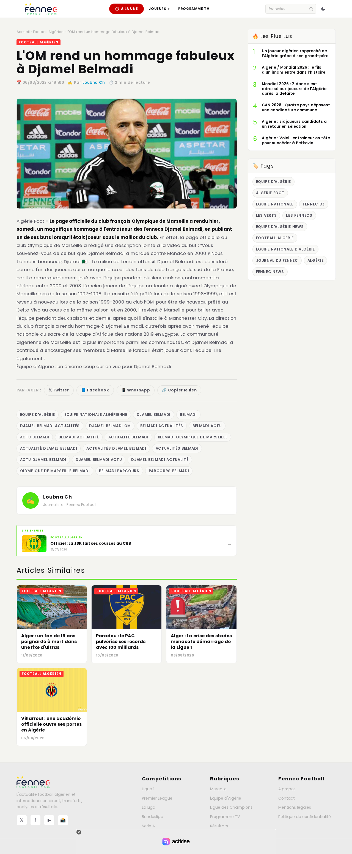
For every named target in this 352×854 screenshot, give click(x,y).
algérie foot (270, 193)
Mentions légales (294, 807)
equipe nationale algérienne (95, 414)
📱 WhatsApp (135, 390)
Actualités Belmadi (177, 448)
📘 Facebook (95, 390)
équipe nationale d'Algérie (285, 249)
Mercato (218, 789)
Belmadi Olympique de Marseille (193, 437)
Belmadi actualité (79, 437)
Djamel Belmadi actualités (50, 426)
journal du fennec (277, 260)
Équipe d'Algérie (225, 798)
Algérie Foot (30, 221)
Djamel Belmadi (153, 414)
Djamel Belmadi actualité (159, 459)
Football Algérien (48, 31)
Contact (286, 798)
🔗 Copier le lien (179, 390)
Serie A (148, 826)
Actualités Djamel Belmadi (116, 448)
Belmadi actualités (161, 426)
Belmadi (188, 414)
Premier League (157, 798)
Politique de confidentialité (304, 816)
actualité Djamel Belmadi (48, 448)
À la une (129, 8)
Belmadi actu (207, 426)
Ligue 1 (148, 789)
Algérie (315, 260)
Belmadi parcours (119, 471)
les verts (266, 215)
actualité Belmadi (128, 437)
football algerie (275, 238)
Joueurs (159, 8)
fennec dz (314, 204)
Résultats (219, 826)
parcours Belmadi (169, 471)
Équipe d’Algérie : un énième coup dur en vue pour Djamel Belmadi (93, 366)
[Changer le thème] (323, 9)
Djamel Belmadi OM (110, 426)
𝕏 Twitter (59, 390)
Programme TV (193, 8)
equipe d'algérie (37, 414)
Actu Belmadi (35, 437)
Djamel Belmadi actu (99, 459)
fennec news (270, 271)
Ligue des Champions (231, 807)
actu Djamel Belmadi (43, 459)
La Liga (148, 807)
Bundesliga (152, 816)
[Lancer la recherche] (311, 9)
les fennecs (299, 215)
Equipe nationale (275, 204)
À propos (287, 789)
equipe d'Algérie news (280, 226)
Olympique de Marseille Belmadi (55, 471)
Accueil (23, 31)
